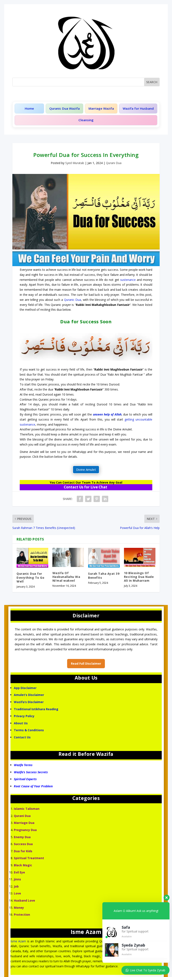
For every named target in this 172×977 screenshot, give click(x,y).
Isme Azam (18, 941)
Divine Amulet (86, 469)
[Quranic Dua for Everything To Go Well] (32, 558)
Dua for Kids (23, 851)
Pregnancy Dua (25, 830)
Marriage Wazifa (101, 108)
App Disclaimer (25, 688)
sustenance (128, 280)
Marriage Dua (24, 823)
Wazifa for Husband (138, 108)
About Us (21, 723)
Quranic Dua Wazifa (64, 108)
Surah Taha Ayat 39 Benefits (103, 575)
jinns (17, 879)
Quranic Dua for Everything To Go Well (30, 577)
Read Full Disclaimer (86, 663)
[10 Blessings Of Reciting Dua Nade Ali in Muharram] (140, 557)
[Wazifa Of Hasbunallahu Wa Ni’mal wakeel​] (68, 557)
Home (29, 108)
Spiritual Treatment (29, 858)
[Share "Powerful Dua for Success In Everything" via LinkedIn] (105, 499)
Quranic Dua (72, 300)
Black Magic (23, 865)
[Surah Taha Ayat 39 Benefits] (104, 558)
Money (19, 908)
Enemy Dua (22, 837)
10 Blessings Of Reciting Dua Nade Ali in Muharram (139, 577)
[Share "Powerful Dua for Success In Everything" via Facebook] (80, 499)
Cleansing (86, 120)
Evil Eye (19, 872)
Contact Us (22, 737)
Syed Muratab (74, 163)
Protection (22, 915)
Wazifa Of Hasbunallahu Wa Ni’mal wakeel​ (66, 577)
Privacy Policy (24, 716)
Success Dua (23, 844)
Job (16, 886)
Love (17, 893)
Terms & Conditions (29, 730)
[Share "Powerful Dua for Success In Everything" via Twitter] (88, 499)
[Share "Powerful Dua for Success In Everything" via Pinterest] (97, 499)
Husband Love (24, 900)
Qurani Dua (113, 163)
